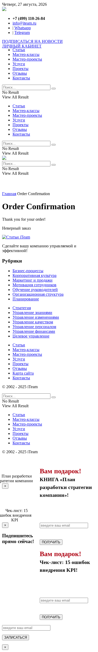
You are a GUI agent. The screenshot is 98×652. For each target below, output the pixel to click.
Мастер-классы (26, 54)
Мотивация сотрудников (34, 285)
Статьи (19, 50)
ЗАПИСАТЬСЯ (15, 637)
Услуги (19, 64)
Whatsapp (22, 28)
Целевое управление (31, 336)
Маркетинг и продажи (33, 280)
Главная (9, 193)
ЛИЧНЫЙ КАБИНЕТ (22, 46)
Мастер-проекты (27, 59)
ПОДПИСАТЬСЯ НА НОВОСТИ (32, 41)
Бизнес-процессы (28, 271)
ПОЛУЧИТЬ (51, 542)
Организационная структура (38, 294)
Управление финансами (34, 331)
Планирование (26, 299)
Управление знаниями (32, 312)
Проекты (20, 68)
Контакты (21, 78)
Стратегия (22, 308)
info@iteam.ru (24, 23)
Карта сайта (23, 373)
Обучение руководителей (35, 289)
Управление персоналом (34, 326)
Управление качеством (33, 322)
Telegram (22, 32)
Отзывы (20, 73)
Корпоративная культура (34, 275)
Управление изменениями (36, 317)
